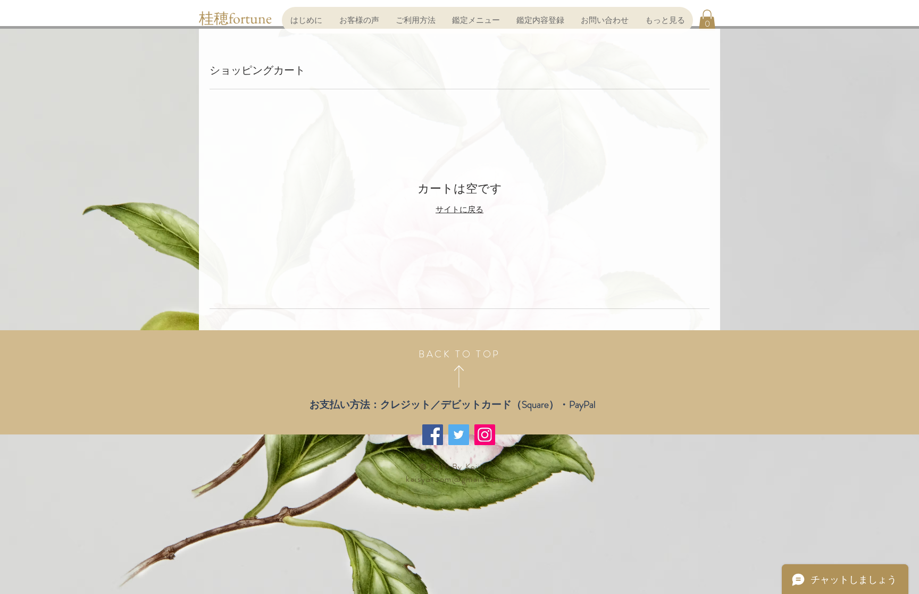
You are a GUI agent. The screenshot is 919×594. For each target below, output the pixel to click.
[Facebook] (432, 434)
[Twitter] (458, 434)
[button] (707, 20)
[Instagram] (484, 434)
